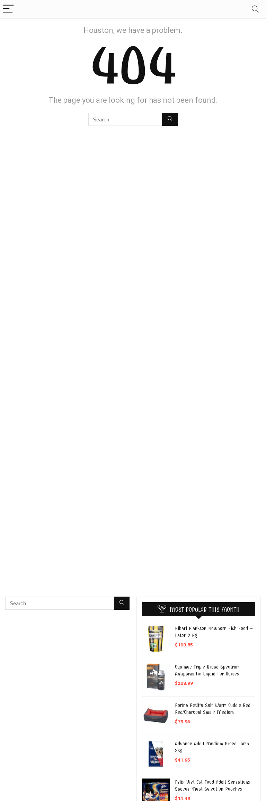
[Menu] (8, 9)
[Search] (255, 9)
